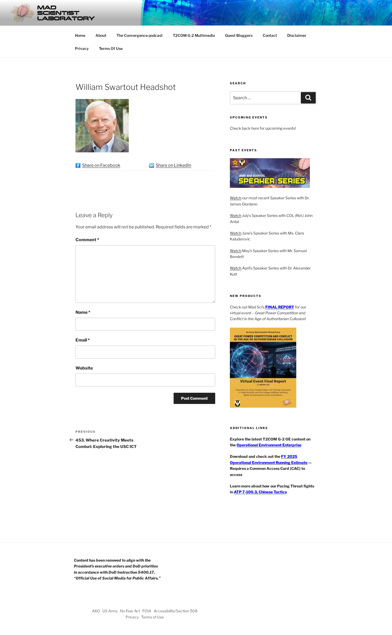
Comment (87, 239)
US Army (110, 611)
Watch (235, 198)
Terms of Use (152, 617)
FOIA (146, 611)
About (100, 35)
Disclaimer (296, 35)
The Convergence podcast (140, 35)
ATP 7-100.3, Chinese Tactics (260, 492)
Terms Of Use (111, 48)
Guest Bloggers (239, 35)
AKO (96, 611)
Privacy (82, 48)
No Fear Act (130, 611)
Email (82, 340)
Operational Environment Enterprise (269, 445)
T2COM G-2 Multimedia (194, 35)
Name (82, 312)
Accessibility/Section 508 (175, 611)
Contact (270, 35)
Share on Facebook (101, 165)
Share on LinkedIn (173, 165)
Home (80, 35)
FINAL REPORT (279, 307)
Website (84, 368)
